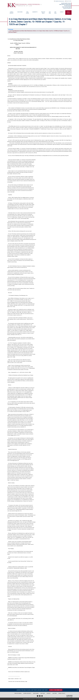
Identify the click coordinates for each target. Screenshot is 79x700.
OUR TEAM (55, 13)
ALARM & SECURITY (11, 13)
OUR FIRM (50, 13)
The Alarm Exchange (67, 5)
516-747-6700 (69, 1)
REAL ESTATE (27, 13)
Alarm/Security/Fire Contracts (66, 3)
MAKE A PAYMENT (68, 12)
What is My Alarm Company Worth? (65, 4)
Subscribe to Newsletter (67, 8)
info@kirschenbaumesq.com (59, 1)
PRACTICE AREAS (43, 13)
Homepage (10, 29)
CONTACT (49, 693)
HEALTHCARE (35, 693)
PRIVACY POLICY (62, 693)
